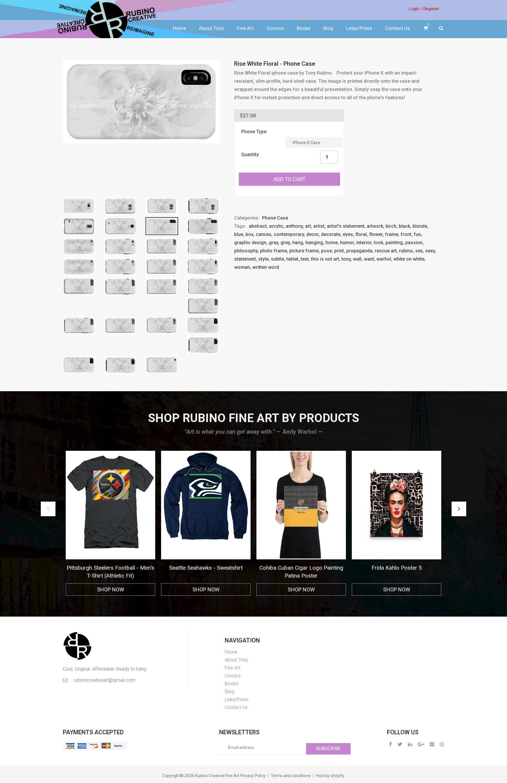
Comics (275, 28)
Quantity (250, 154)
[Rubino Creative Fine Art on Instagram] (442, 744)
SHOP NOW (117, 589)
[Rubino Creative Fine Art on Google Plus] (421, 744)
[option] (117, 523)
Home (179, 28)
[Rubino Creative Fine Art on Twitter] (400, 744)
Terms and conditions (291, 775)
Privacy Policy (253, 775)
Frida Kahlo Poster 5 (213, 567)
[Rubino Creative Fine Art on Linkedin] (410, 744)
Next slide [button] (459, 509)
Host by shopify (330, 775)
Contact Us (397, 28)
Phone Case (275, 218)
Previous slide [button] (48, 509)
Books (303, 28)
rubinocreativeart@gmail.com (104, 680)
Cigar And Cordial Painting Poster (308, 567)
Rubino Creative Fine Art (217, 775)
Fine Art (245, 28)
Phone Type (253, 131)
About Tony (211, 28)
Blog (328, 28)
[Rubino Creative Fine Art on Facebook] (390, 744)
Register (431, 8)
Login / (415, 8)
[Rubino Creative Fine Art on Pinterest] (432, 744)
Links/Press (359, 28)
